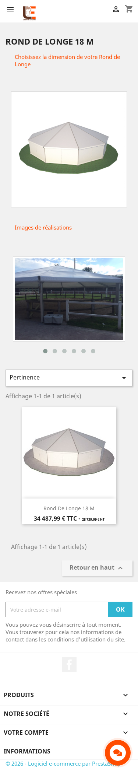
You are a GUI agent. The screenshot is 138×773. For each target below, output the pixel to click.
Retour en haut (97, 568)
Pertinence (69, 377)
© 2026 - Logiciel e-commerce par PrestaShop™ (65, 763)
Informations (27, 751)
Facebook (69, 664)
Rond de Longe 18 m (69, 508)
